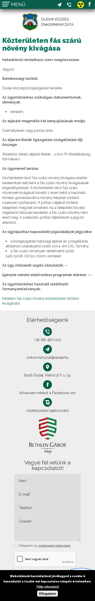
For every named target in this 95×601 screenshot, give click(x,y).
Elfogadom (47, 593)
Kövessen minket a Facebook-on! (89, 4)
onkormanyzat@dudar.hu (59, 4)
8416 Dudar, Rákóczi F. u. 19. (47, 375)
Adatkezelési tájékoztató (47, 410)
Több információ (47, 586)
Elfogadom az (44, 545)
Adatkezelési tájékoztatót (54, 545)
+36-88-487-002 (69, 4)
